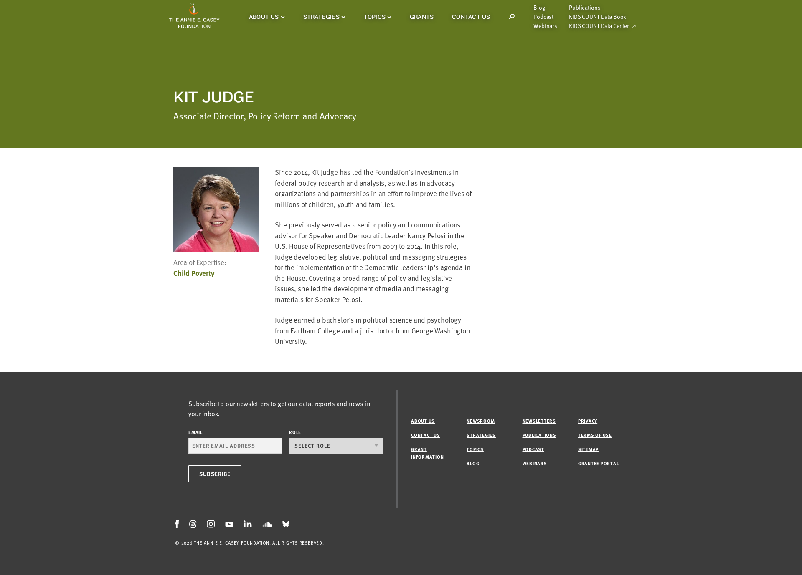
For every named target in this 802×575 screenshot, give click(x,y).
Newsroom (481, 420)
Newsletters (539, 420)
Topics (375, 17)
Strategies (321, 17)
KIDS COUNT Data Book (597, 17)
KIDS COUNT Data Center (599, 26)
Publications (584, 7)
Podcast (543, 17)
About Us (264, 17)
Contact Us (471, 17)
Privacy (587, 420)
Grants (422, 17)
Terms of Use (595, 435)
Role (295, 432)
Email (195, 432)
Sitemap (588, 449)
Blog (539, 7)
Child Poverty (194, 273)
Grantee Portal (598, 463)
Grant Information (427, 453)
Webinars (545, 26)
